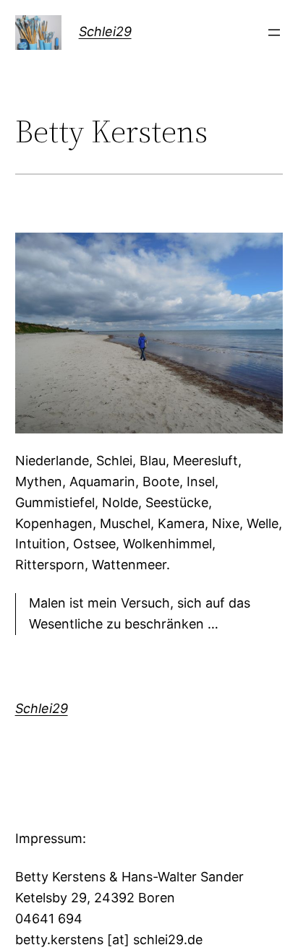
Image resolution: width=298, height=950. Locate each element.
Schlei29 (105, 31)
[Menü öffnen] (274, 32)
